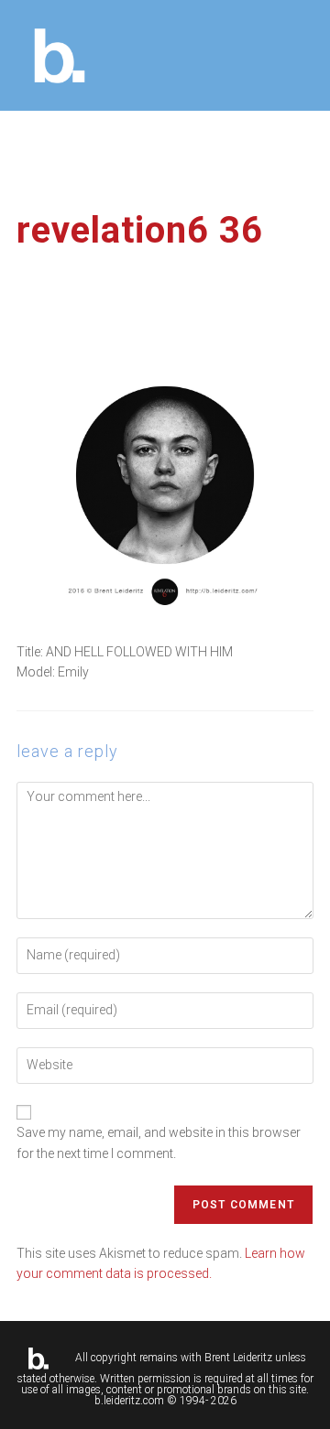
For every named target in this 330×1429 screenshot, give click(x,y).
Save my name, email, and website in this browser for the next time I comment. (158, 1142)
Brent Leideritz (238, 1357)
